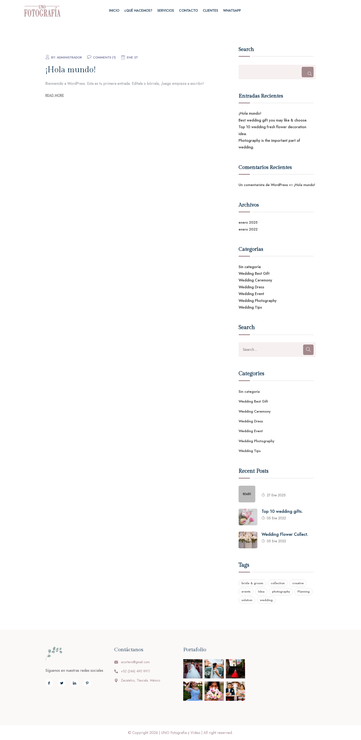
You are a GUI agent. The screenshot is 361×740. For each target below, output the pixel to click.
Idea (261, 591)
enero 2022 (248, 229)
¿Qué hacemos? (138, 10)
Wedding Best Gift (254, 273)
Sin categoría (250, 267)
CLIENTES (210, 10)
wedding (266, 600)
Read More (54, 95)
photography (281, 591)
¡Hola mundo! (70, 70)
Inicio (114, 10)
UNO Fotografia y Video (180, 732)
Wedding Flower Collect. (285, 534)
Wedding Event (251, 294)
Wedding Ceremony (255, 280)
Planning (303, 591)
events (246, 591)
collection (278, 583)
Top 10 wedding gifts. (282, 511)
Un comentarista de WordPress (263, 184)
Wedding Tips (250, 307)
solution (247, 600)
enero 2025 (248, 222)
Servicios (165, 10)
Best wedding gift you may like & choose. (273, 120)
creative (298, 583)
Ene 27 (132, 57)
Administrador (69, 57)
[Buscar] (308, 72)
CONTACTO (188, 10)
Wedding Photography (258, 300)
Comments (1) (104, 57)
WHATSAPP (232, 10)
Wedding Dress (251, 287)
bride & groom (252, 583)
